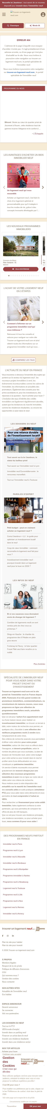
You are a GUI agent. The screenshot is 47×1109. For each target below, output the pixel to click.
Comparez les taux (25, 360)
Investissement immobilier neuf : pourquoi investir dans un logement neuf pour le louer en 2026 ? (21, 563)
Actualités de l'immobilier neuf (14, 991)
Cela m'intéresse (22, 269)
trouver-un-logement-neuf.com (21, 72)
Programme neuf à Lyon (13, 850)
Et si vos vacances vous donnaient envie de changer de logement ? (23, 615)
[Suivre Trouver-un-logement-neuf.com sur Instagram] (7, 935)
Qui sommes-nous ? (10, 975)
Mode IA (36, 25)
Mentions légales (9, 963)
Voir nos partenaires (10, 1013)
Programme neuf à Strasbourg (15, 882)
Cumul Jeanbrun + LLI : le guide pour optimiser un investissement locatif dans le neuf (22, 539)
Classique (14, 25)
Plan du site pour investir (12, 945)
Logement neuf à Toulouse (14, 888)
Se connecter (7, 1010)
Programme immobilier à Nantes (16, 876)
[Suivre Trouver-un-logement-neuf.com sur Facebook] (2, 935)
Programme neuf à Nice (13, 901)
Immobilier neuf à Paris (12, 844)
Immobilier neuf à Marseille (14, 857)
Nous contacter (8, 982)
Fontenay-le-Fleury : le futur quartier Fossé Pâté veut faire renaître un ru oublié (22, 649)
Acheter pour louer (9, 1051)
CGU (4, 972)
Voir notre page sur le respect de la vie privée (19, 1098)
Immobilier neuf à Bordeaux (14, 863)
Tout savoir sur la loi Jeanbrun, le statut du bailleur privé (22, 459)
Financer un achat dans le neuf (15, 1036)
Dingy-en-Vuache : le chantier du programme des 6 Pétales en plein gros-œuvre (21, 637)
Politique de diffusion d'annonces (15, 969)
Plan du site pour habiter (12, 942)
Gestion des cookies (10, 979)
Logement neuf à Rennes (13, 907)
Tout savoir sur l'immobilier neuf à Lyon (23, 466)
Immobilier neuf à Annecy (13, 914)
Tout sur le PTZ (8, 1026)
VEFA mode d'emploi (10, 1029)
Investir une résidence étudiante (15, 1039)
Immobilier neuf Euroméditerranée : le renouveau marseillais (23, 473)
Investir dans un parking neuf (14, 1032)
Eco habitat (6, 994)
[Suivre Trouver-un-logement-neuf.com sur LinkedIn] (13, 935)
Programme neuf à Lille (12, 895)
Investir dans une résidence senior (16, 1042)
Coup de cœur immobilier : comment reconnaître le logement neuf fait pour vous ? (22, 551)
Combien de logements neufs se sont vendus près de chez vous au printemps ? (22, 625)
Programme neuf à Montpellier (15, 869)
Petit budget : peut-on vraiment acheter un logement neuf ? (21, 529)
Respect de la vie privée (12, 966)
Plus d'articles (39, 664)
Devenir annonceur (10, 1007)
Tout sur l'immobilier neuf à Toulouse (22, 480)
